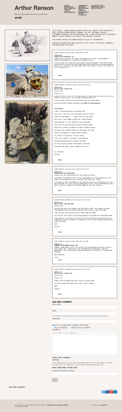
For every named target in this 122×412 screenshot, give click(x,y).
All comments (61, 327)
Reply (60, 75)
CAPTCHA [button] (55, 360)
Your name (56, 304)
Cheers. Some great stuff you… (66, 245)
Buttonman (83, 8)
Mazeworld (83, 12)
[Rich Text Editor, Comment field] (84, 344)
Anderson (82, 5)
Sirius (81, 13)
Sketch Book (96, 8)
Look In (82, 11)
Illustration (97, 5)
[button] (54, 333)
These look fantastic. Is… (64, 56)
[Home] (34, 8)
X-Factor (82, 15)
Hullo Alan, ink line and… (64, 203)
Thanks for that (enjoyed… (65, 173)
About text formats (61, 357)
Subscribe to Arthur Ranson (57, 405)
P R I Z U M (24, 406)
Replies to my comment (81, 327)
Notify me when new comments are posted (71, 325)
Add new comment (17, 387)
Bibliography (70, 8)
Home (66, 5)
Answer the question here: (63, 370)
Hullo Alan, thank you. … (64, 88)
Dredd (81, 9)
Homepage (56, 318)
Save (55, 380)
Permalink (58, 55)
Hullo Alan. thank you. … (64, 273)
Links (66, 11)
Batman (81, 7)
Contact (67, 9)
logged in (103, 405)
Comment (55, 329)
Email (54, 310)
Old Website (69, 12)
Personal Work (98, 7)
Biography (68, 7)
